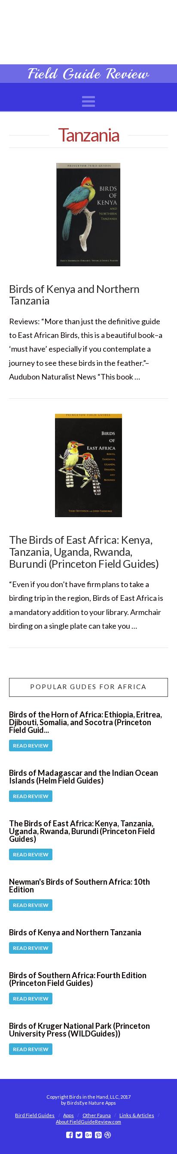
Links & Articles (136, 1115)
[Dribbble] (107, 1135)
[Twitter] (79, 1135)
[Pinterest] (98, 1135)
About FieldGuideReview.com (88, 1121)
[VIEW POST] (88, 214)
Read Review (31, 745)
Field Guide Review (88, 73)
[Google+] (88, 1135)
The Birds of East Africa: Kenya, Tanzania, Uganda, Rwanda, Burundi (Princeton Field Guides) (84, 551)
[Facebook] (69, 1135)
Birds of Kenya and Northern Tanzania (74, 294)
